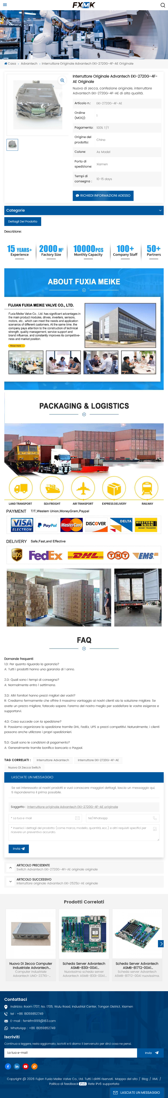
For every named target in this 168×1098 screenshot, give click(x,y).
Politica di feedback (63, 1084)
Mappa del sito (126, 1079)
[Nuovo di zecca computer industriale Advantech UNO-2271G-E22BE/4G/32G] (31, 934)
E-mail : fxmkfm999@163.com (33, 1021)
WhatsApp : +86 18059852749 (33, 1028)
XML (155, 1079)
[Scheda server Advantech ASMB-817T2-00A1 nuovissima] (137, 934)
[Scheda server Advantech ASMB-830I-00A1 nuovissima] (84, 934)
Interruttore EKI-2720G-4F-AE (98, 760)
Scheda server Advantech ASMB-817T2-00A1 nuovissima (137, 966)
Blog (145, 1079)
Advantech (29, 63)
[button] (161, 943)
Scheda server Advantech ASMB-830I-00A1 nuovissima (84, 966)
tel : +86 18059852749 (26, 1013)
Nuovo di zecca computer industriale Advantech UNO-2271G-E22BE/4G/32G (30, 966)
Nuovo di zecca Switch (24, 767)
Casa (12, 63)
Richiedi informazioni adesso (105, 195)
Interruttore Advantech (53, 760)
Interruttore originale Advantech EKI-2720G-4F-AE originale (72, 807)
